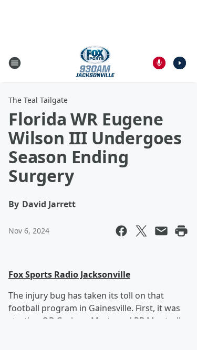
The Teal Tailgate (38, 100)
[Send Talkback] (159, 63)
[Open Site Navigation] (14, 63)
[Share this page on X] (141, 231)
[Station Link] (95, 63)
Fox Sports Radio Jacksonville (69, 274)
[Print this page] (181, 231)
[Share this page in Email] (161, 231)
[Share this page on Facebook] (121, 231)
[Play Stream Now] (179, 63)
